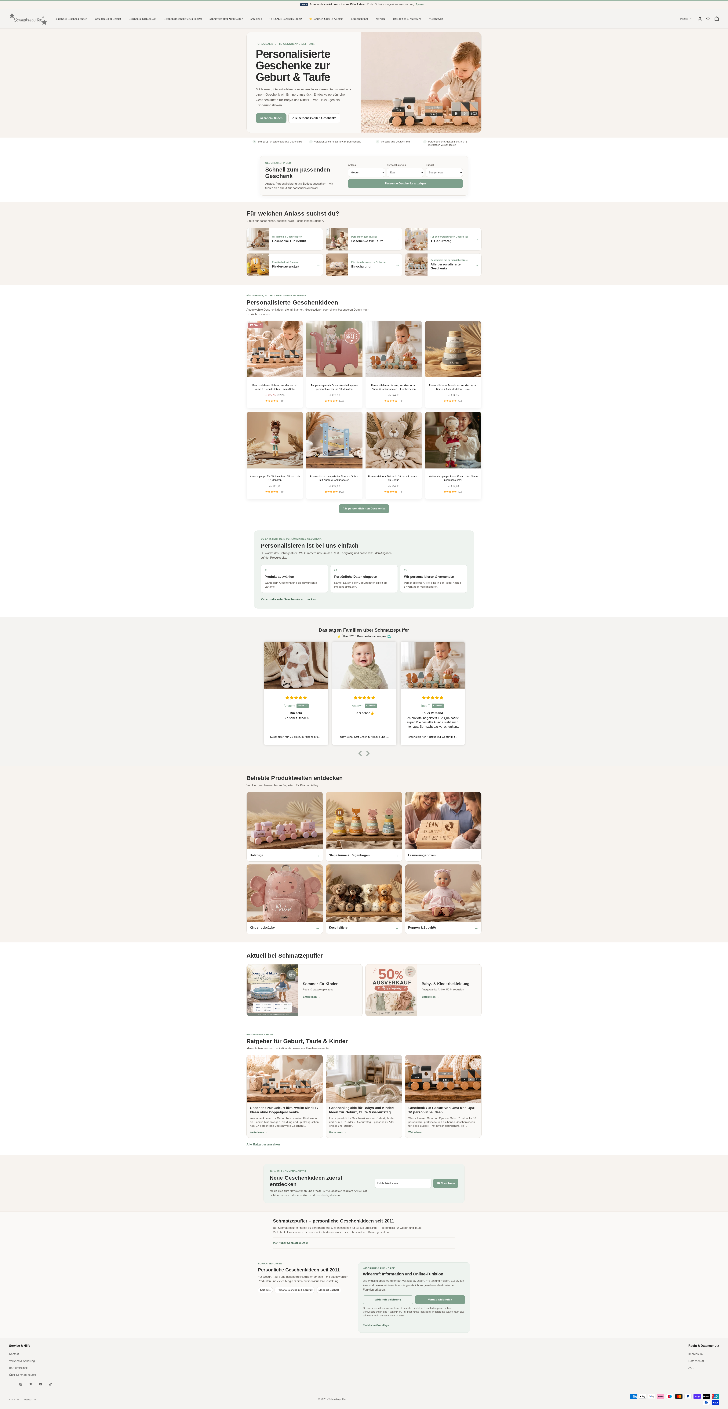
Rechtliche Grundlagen (414, 1325)
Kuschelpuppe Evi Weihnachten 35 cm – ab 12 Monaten (275, 478)
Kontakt (14, 1353)
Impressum (695, 1353)
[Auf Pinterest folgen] (31, 1384)
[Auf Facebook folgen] (11, 1384)
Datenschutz (696, 1361)
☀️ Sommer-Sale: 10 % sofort (326, 18)
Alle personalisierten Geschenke (314, 118)
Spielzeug (256, 18)
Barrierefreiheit (18, 1367)
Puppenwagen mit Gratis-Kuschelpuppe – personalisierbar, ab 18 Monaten (334, 387)
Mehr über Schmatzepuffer (364, 1243)
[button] (361, 753)
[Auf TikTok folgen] (50, 1384)
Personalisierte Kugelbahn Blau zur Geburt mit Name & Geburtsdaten (334, 478)
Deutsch (684, 18)
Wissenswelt (435, 18)
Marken (380, 18)
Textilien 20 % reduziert (407, 18)
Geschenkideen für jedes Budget (183, 18)
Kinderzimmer (359, 18)
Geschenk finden (271, 118)
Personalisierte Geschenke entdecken (291, 599)
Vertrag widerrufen (440, 1299)
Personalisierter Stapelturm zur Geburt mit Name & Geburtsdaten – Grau (453, 387)
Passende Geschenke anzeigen (405, 183)
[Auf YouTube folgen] (40, 1384)
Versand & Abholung (22, 1361)
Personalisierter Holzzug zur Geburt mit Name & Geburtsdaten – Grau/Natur (274, 387)
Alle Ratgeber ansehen (263, 1144)
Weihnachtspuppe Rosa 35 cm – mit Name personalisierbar (453, 478)
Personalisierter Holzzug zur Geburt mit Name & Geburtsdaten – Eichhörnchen (393, 387)
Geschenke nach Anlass (142, 18)
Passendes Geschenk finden (71, 18)
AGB (691, 1367)
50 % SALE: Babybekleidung (285, 18)
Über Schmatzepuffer (22, 1374)
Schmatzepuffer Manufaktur (226, 18)
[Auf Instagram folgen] (21, 1384)
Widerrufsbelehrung (388, 1299)
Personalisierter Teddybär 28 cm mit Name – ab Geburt (393, 478)
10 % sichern (445, 1183)
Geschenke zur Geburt (108, 18)
